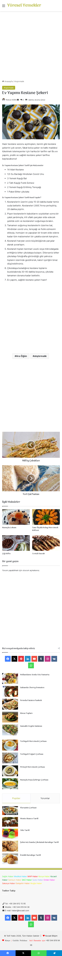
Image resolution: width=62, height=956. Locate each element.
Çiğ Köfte (6, 553)
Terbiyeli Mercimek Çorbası (33, 741)
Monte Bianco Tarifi (29, 818)
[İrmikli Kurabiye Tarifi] (10, 859)
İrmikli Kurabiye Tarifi (30, 855)
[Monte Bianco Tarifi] (10, 822)
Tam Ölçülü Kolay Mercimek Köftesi (45, 529)
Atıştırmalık (19, 81)
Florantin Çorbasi (28, 807)
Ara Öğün (21, 356)
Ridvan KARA (11, 100)
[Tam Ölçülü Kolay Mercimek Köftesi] (46, 517)
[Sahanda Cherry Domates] (10, 691)
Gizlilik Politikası (20, 940)
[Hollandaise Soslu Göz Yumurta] (10, 678)
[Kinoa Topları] (10, 717)
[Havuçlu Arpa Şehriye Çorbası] (10, 783)
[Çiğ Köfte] (16, 543)
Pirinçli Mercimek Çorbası (32, 767)
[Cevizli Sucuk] (46, 543)
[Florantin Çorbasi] (10, 810)
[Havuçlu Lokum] (16, 517)
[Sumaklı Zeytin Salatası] (10, 730)
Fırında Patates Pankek (31, 700)
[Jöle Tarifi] (10, 834)
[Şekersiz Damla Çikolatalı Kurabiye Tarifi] (10, 846)
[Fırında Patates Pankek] (10, 704)
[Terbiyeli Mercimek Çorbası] (10, 745)
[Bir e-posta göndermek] (18, 100)
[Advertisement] (31, 47)
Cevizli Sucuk (38, 553)
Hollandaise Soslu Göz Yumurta (34, 674)
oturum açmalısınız (31, 570)
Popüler (16, 798)
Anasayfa (8, 81)
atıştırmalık (40, 356)
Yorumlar (45, 798)
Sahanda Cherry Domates (32, 687)
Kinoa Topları (26, 713)
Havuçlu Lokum (9, 527)
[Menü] (3, 6)
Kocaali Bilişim (51, 936)
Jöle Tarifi (25, 830)
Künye (7, 940)
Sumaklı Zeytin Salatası (31, 726)
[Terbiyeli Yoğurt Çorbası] (10, 758)
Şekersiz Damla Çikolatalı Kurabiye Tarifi (39, 842)
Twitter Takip (8, 891)
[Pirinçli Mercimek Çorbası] (10, 770)
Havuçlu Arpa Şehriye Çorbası (34, 780)
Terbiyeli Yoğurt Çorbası (31, 754)
